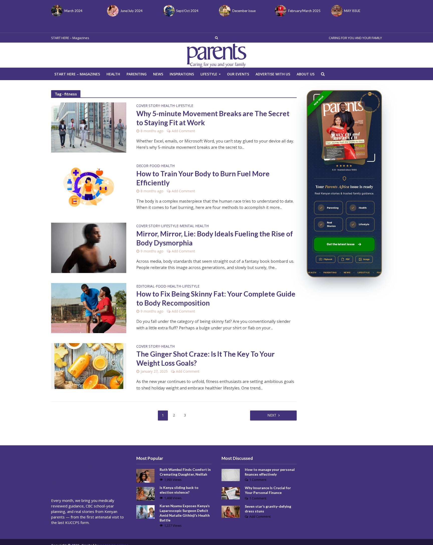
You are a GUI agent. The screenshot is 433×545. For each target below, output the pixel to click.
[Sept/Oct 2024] (168, 11)
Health (113, 74)
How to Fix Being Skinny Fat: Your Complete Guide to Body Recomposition (215, 298)
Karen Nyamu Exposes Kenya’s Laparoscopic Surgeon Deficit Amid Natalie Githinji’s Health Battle (185, 513)
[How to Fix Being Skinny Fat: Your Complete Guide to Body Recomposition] (88, 307)
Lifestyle (208, 74)
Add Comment (183, 130)
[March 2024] (56, 11)
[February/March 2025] (280, 11)
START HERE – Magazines (70, 38)
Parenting (137, 74)
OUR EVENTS (238, 74)
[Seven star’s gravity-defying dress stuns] (231, 511)
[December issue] (224, 11)
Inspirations (182, 74)
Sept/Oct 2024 (187, 11)
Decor (142, 166)
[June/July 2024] (112, 11)
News (158, 74)
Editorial (145, 287)
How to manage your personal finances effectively (270, 471)
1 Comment (257, 479)
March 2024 (73, 11)
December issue (244, 11)
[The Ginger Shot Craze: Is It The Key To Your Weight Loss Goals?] (88, 365)
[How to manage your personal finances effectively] (231, 474)
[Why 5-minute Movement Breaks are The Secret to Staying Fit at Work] (88, 127)
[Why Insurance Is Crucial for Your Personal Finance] (231, 492)
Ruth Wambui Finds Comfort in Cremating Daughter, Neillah (185, 471)
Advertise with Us (273, 74)
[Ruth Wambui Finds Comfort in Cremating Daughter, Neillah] (145, 475)
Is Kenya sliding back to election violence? (179, 489)
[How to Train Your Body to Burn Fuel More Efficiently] (88, 187)
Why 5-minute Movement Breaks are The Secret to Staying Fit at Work (212, 118)
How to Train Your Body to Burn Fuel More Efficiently (203, 178)
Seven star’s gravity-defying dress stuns (268, 508)
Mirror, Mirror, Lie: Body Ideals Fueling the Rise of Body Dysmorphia (214, 238)
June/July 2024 (131, 11)
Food (155, 166)
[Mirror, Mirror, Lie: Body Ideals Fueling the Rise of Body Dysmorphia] (88, 247)
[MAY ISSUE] (336, 11)
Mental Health (194, 226)
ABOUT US (305, 74)
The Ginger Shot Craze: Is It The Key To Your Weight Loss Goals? (205, 358)
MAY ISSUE (352, 11)
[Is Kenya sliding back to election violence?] (145, 493)
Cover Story (148, 106)
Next (271, 415)
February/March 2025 (304, 11)
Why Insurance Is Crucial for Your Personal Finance (268, 490)
